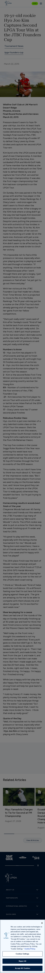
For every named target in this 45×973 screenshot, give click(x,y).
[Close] (42, 923)
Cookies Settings (22, 954)
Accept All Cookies (22, 968)
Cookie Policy (29, 949)
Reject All (22, 961)
